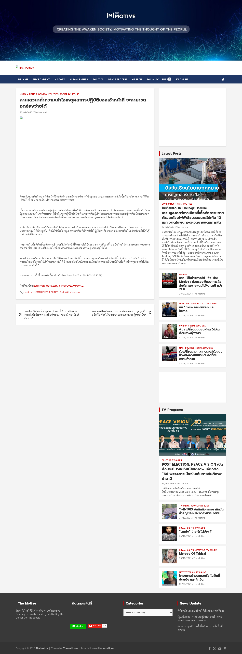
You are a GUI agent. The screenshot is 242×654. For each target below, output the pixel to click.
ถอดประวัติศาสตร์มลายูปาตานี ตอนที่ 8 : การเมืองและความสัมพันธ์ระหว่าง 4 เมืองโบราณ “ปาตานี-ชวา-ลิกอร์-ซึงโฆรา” (52, 315)
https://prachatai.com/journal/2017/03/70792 (58, 285)
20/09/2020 (26, 112)
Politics (98, 79)
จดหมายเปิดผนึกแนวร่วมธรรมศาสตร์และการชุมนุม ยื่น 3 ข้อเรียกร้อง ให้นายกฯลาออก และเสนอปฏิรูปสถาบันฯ (119, 313)
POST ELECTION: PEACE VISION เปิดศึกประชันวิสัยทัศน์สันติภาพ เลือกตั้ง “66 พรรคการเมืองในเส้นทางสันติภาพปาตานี (192, 471)
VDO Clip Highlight (201, 505)
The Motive (182, 227)
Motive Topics (187, 572)
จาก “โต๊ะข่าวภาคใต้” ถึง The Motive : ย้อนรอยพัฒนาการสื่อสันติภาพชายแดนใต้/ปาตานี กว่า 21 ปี (200, 284)
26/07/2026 (168, 227)
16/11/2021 (185, 517)
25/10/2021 (185, 535)
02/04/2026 (185, 363)
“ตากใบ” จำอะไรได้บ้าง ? (195, 531)
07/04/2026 (185, 315)
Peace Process (117, 79)
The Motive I (40, 112)
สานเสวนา (75, 292)
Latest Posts (172, 153)
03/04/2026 (185, 337)
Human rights (79, 79)
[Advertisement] (193, 117)
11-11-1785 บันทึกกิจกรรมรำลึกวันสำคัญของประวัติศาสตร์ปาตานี (201, 511)
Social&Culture (157, 79)
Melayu (23, 79)
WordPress (108, 648)
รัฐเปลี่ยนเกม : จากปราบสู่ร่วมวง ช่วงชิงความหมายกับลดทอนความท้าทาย (200, 355)
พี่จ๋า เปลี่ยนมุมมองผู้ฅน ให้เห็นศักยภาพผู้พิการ (199, 331)
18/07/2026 (185, 293)
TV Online (182, 79)
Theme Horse (70, 648)
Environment (41, 79)
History (60, 79)
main (179, 203)
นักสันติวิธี (64, 292)
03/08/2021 (185, 583)
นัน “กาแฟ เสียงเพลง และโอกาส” (197, 309)
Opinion (137, 79)
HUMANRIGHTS (40, 292)
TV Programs (172, 409)
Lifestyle (184, 303)
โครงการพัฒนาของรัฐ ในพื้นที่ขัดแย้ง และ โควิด (199, 577)
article (28, 292)
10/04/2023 (168, 483)
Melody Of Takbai (192, 553)
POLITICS (53, 292)
